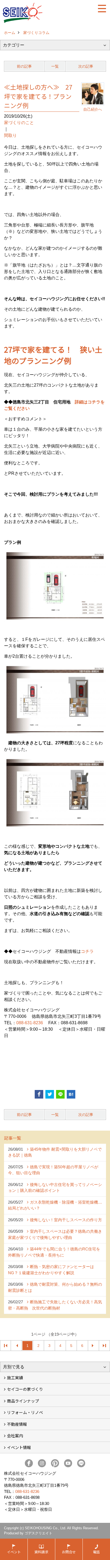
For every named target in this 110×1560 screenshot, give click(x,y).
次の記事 (85, 66)
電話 (96, 1551)
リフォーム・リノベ (25, 1412)
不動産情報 (17, 1424)
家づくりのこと (19, 122)
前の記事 (24, 66)
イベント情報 (19, 1447)
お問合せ (69, 1551)
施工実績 (15, 1377)
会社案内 (15, 1435)
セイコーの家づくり (25, 1389)
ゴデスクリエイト (38, 1533)
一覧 (55, 66)
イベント (14, 1551)
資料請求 (41, 1551)
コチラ (87, 951)
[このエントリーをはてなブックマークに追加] (71, 1094)
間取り (10, 135)
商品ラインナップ (23, 1401)
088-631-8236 (29, 1022)
